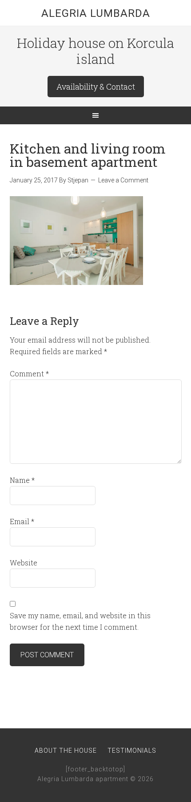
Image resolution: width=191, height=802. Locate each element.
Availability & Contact (95, 86)
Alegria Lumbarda (95, 13)
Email (22, 521)
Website (23, 562)
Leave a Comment (123, 180)
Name (22, 480)
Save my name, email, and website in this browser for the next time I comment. (80, 621)
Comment (29, 373)
